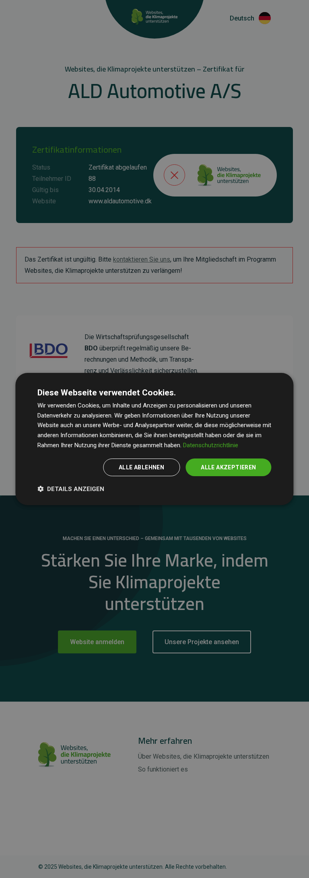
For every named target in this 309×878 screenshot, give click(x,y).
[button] (70, 488)
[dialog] (154, 439)
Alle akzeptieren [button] (228, 467)
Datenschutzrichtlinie (210, 445)
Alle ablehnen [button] (141, 467)
